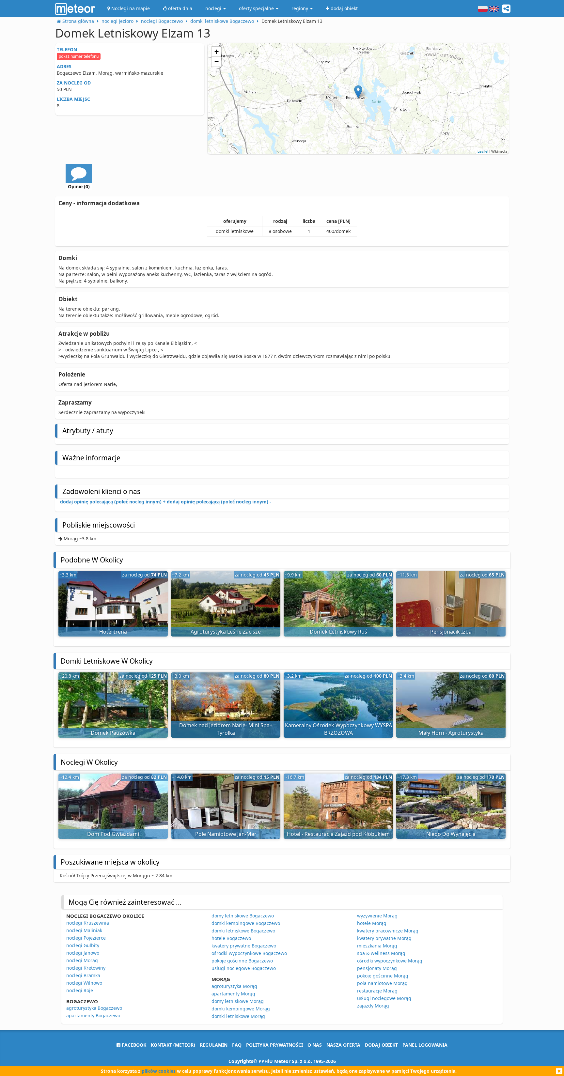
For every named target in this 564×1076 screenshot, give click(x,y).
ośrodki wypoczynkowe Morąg (389, 961)
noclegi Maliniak (84, 930)
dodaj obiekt (381, 1045)
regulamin (213, 1045)
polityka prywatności (274, 1045)
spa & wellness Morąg (381, 953)
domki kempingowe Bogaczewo (246, 923)
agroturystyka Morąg (234, 986)
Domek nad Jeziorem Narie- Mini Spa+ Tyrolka (226, 729)
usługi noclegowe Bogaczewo (244, 968)
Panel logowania (424, 1045)
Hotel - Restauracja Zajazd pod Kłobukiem (338, 834)
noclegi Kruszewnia (87, 923)
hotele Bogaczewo (231, 938)
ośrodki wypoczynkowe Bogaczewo (249, 953)
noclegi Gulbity (82, 945)
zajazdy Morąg (373, 1006)
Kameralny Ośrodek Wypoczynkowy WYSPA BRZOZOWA (338, 729)
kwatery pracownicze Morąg (387, 931)
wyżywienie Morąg (377, 916)
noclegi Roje (79, 990)
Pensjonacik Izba (451, 631)
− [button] (216, 61)
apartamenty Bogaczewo (93, 1015)
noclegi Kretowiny (85, 968)
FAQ (237, 1045)
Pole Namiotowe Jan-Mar (226, 834)
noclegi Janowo (82, 953)
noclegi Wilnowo (84, 983)
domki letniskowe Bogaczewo (243, 931)
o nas (314, 1045)
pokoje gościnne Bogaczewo (242, 961)
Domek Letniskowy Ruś (338, 631)
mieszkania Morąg (377, 946)
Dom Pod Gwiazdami (113, 834)
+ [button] (216, 52)
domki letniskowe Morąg (238, 1016)
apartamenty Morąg (233, 994)
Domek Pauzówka (113, 732)
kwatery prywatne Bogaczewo (244, 946)
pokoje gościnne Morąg (382, 976)
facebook (133, 1045)
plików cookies (159, 1071)
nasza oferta (343, 1045)
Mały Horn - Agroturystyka (451, 732)
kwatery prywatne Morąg (384, 938)
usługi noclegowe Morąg (384, 998)
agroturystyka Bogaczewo (94, 1008)
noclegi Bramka (83, 975)
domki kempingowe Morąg (241, 1009)
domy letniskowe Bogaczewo (243, 916)
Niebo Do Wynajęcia (451, 834)
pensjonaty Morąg (377, 968)
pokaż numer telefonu (79, 56)
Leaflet (483, 151)
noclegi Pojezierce (86, 938)
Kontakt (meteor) (173, 1045)
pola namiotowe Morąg (382, 983)
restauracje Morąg (377, 991)
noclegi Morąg (82, 960)
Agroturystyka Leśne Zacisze (226, 631)
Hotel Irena (113, 631)
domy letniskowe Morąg (238, 1001)
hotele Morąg (371, 923)
